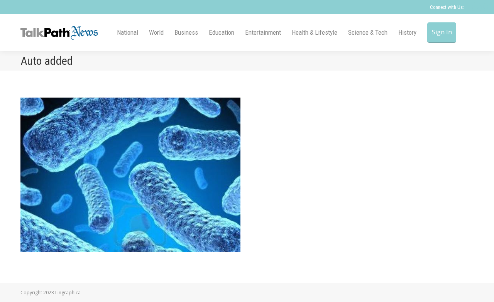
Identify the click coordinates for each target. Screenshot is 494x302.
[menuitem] (127, 32)
